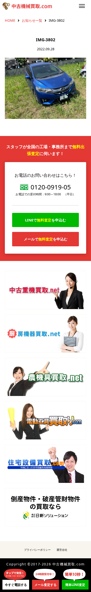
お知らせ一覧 (32, 20)
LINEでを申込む (45, 220)
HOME (10, 20)
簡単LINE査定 (75, 584)
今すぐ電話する (16, 584)
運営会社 (62, 549)
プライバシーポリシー (37, 549)
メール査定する (45, 584)
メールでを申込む (45, 239)
